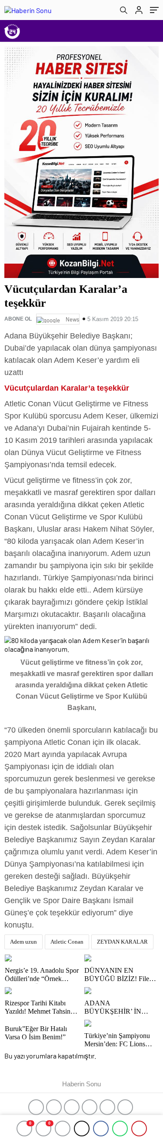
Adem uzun (23, 941)
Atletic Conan (66, 941)
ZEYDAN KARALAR (122, 941)
